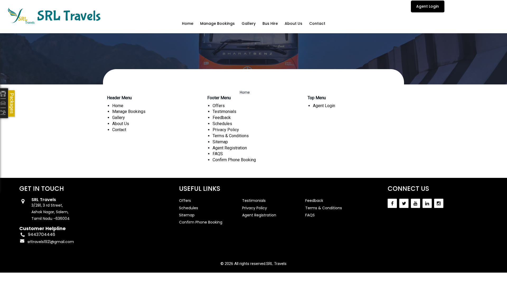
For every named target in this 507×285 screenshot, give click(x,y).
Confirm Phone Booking (234, 159)
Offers (219, 105)
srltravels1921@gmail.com (50, 241)
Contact (317, 24)
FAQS (218, 153)
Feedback (222, 117)
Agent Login (427, 6)
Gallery (249, 24)
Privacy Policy (226, 129)
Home (187, 24)
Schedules (222, 123)
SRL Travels (276, 263)
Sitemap (220, 141)
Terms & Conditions (231, 135)
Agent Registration (230, 147)
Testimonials (224, 111)
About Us (293, 24)
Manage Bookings (217, 24)
